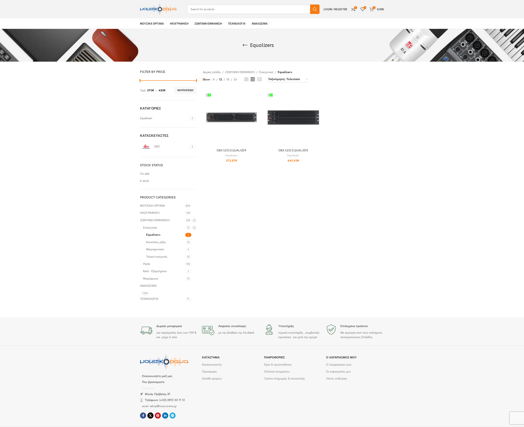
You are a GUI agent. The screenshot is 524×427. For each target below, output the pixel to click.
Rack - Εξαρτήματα (155, 271)
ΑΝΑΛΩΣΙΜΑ (148, 286)
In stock (144, 181)
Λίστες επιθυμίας (336, 378)
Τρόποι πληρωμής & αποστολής (284, 378)
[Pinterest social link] (158, 415)
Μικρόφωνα (150, 278)
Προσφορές (209, 371)
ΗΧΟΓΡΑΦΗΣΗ (149, 213)
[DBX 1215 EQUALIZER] (231, 117)
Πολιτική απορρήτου (277, 371)
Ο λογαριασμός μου (338, 364)
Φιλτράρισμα (185, 90)
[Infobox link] (169, 331)
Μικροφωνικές (155, 249)
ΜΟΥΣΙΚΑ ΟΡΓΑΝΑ (152, 206)
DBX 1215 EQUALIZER (231, 150)
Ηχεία (146, 264)
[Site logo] (158, 9)
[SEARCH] (315, 9)
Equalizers (153, 235)
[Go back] (245, 45)
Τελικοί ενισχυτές (156, 257)
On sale (144, 174)
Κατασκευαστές (212, 364)
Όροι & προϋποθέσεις (278, 364)
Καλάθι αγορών (212, 378)
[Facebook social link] (143, 415)
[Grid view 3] (253, 79)
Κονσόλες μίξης (156, 242)
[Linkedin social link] (165, 415)
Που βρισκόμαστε (153, 382)
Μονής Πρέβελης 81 (157, 394)
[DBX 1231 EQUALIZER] (293, 117)
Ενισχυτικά (150, 227)
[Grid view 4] (259, 79)
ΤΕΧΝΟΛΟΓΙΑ (149, 299)
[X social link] (150, 415)
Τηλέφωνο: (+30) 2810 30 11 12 (165, 400)
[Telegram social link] (172, 415)
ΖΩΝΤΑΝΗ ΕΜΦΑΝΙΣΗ (154, 220)
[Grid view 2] (246, 79)
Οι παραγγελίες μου (338, 371)
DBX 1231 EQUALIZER (293, 150)
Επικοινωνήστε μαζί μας (157, 376)
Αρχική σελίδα (211, 72)
